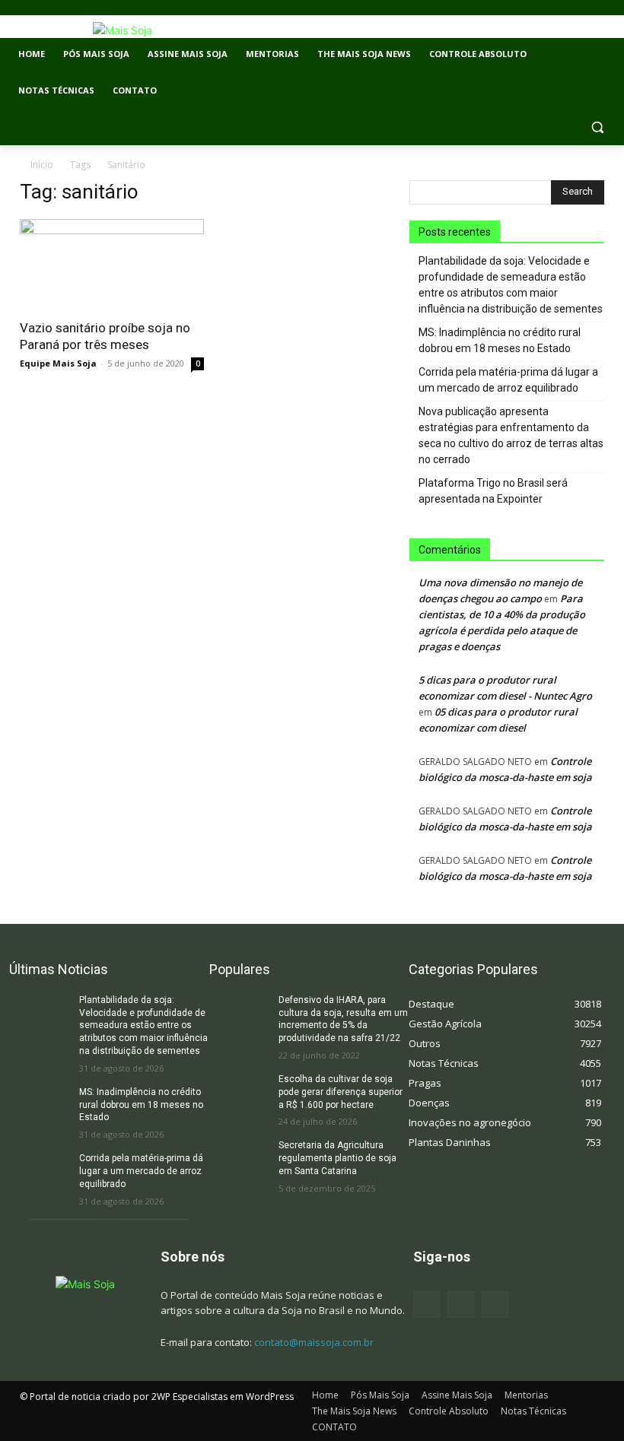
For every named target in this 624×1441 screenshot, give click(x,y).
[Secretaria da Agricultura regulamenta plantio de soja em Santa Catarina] (239, 1160)
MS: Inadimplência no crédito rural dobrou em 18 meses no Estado (500, 340)
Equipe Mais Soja (58, 363)
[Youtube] (495, 1304)
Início (41, 164)
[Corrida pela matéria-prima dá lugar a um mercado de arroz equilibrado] (39, 1173)
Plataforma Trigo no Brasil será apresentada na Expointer (493, 491)
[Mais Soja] (122, 30)
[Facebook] (426, 1304)
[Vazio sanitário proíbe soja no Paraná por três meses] (112, 264)
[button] (597, 127)
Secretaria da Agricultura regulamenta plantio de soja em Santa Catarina (337, 1158)
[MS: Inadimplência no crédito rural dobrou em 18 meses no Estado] (39, 1107)
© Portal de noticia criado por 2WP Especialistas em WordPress (157, 1396)
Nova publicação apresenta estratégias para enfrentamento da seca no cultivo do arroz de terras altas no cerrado (511, 435)
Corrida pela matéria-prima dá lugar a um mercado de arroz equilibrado (508, 380)
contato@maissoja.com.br (314, 1342)
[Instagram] (460, 1304)
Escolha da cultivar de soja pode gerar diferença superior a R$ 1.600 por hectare (341, 1092)
